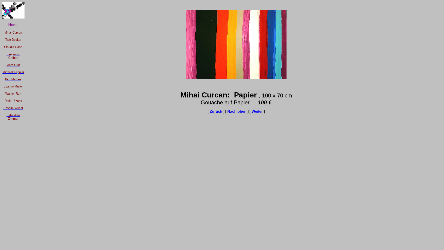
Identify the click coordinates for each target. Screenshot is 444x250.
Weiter (257, 111)
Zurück (216, 111)
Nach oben (237, 111)
